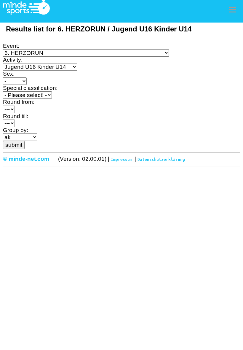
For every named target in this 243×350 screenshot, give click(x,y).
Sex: (9, 74)
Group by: (15, 130)
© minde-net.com (26, 159)
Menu (232, 9)
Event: (11, 46)
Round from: (18, 102)
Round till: (15, 116)
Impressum (121, 159)
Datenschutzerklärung (161, 159)
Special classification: (30, 88)
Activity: (13, 60)
